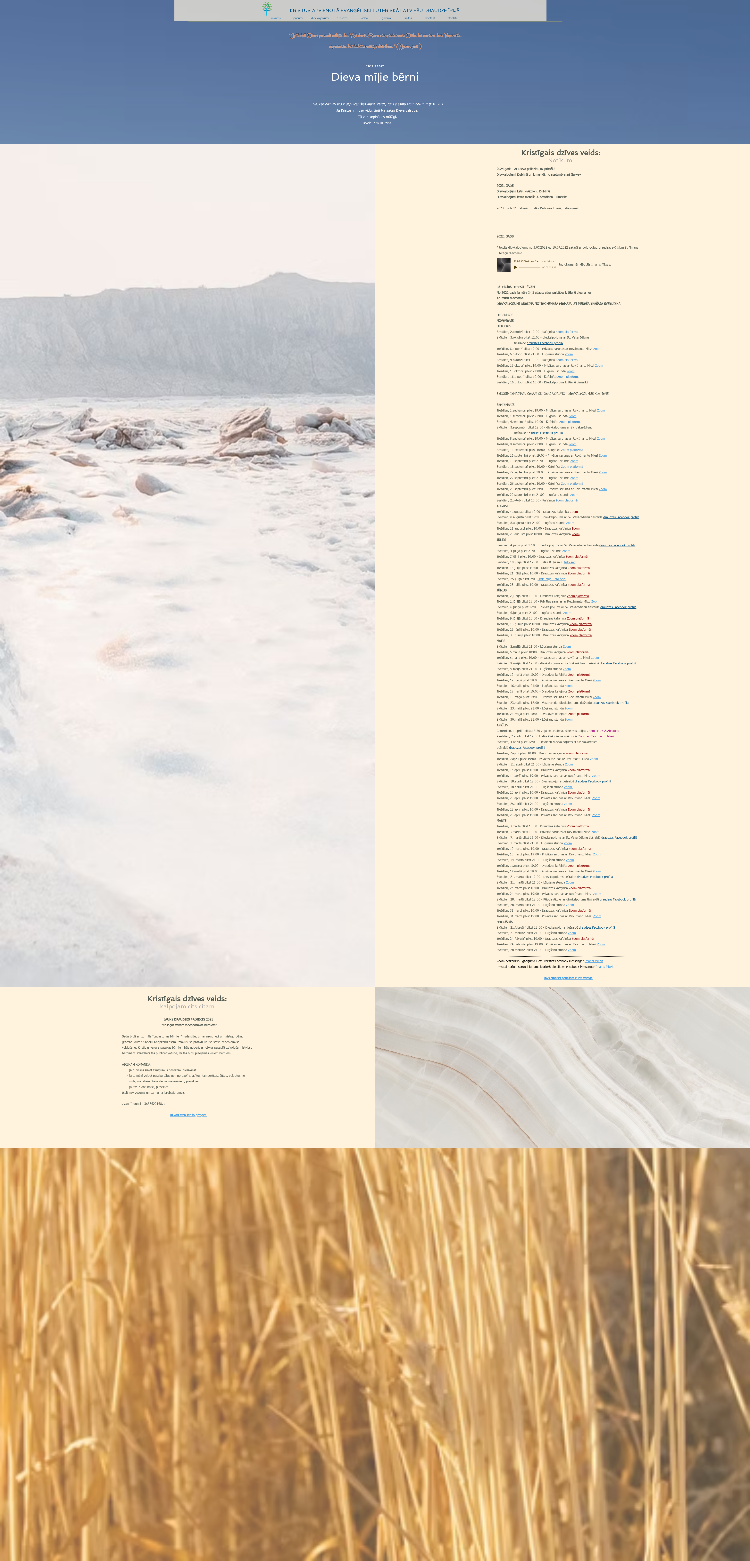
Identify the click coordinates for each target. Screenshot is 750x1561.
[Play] (515, 267)
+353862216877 (153, 1104)
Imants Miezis (594, 961)
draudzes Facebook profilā (545, 343)
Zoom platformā (567, 332)
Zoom (597, 349)
